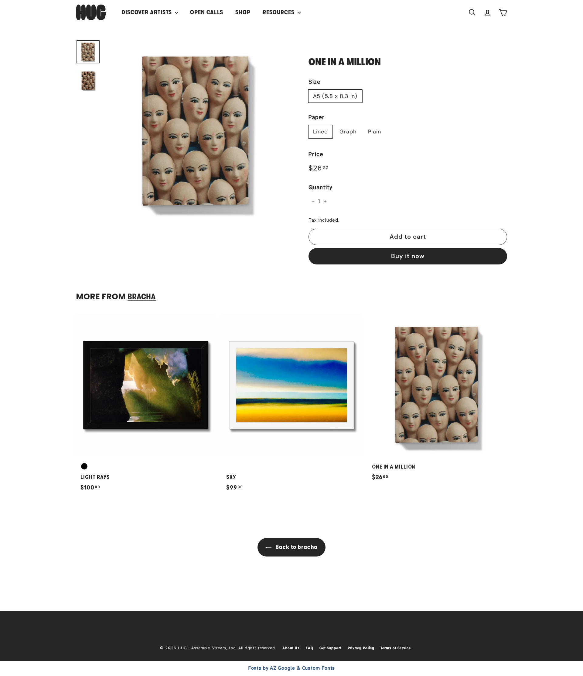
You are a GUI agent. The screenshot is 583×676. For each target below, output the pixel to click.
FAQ (309, 648)
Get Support (330, 648)
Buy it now (407, 256)
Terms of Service (395, 648)
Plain (374, 131)
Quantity (320, 187)
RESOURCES (279, 12)
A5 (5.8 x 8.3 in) (335, 96)
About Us (291, 648)
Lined (320, 131)
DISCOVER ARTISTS (147, 12)
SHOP (243, 12)
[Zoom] (196, 131)
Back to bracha (296, 546)
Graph (348, 131)
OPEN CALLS (206, 12)
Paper (317, 117)
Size (315, 82)
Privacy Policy (361, 648)
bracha (142, 296)
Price (316, 154)
